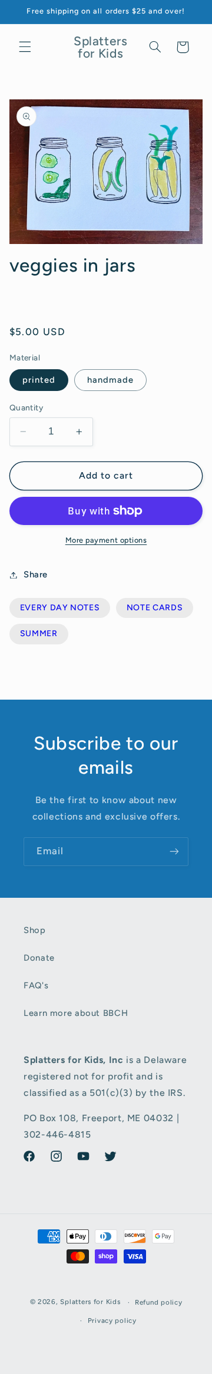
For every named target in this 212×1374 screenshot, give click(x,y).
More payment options (106, 540)
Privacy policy (112, 1320)
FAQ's (36, 985)
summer (39, 633)
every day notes (60, 608)
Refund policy (159, 1302)
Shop (35, 930)
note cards (155, 608)
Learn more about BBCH (76, 1013)
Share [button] (36, 574)
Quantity (26, 407)
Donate (39, 957)
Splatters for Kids (90, 1302)
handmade (110, 380)
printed (38, 380)
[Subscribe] (174, 851)
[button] (24, 47)
